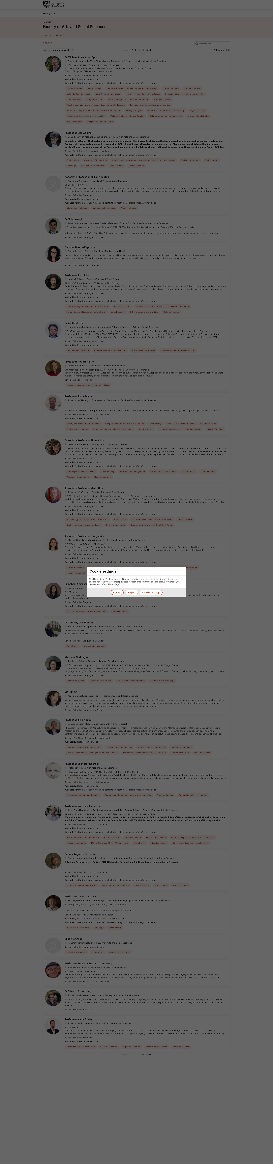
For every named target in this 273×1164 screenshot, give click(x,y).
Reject (132, 592)
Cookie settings (151, 592)
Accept (117, 592)
